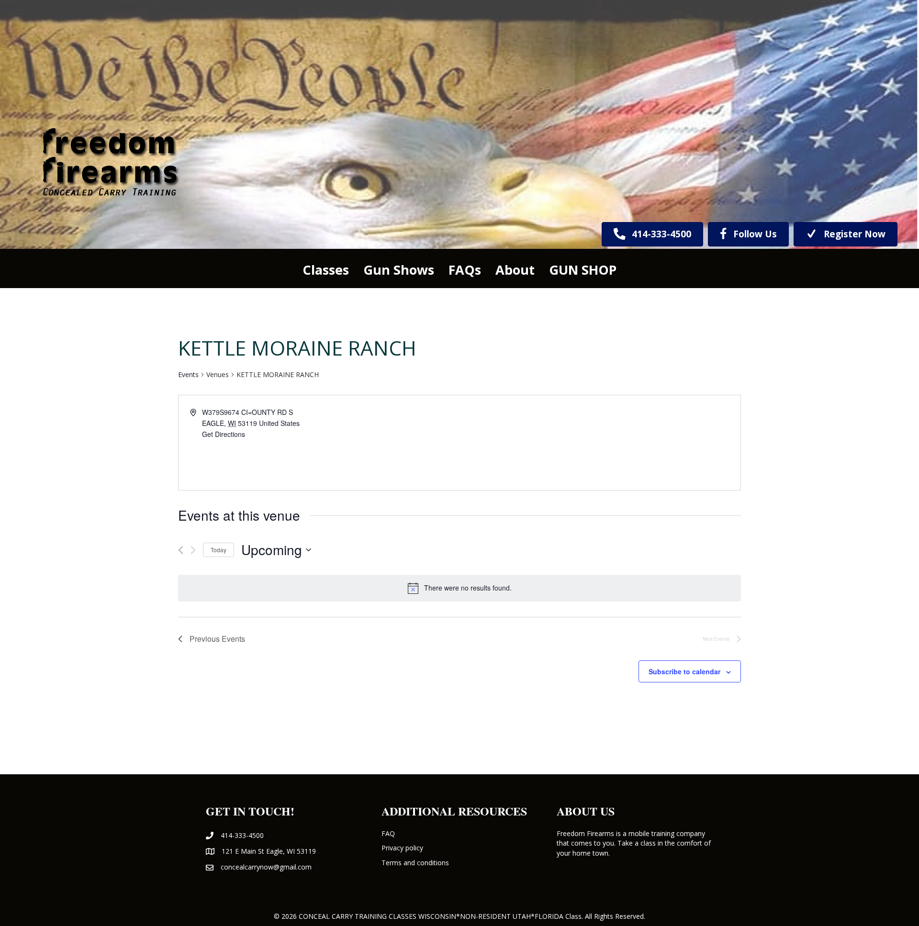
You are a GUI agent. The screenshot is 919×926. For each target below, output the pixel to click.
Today (218, 550)
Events (188, 374)
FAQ (388, 833)
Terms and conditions (415, 862)
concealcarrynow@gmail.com (266, 866)
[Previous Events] (180, 550)
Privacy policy (402, 847)
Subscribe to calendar (684, 671)
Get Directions (223, 434)
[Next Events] (193, 550)
